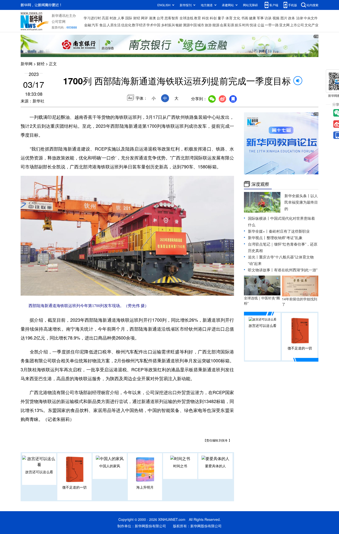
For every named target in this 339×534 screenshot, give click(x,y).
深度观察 (260, 184)
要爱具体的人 (215, 465)
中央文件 (311, 17)
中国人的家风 (109, 465)
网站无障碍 (250, 5)
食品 (102, 24)
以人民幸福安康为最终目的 (301, 202)
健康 (252, 17)
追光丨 (253, 256)
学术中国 (153, 24)
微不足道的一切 (74, 487)
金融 (87, 24)
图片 (283, 17)
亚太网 (284, 24)
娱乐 (238, 24)
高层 (105, 17)
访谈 (268, 17)
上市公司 (297, 24)
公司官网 (59, 21)
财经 (136, 17)
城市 (200, 24)
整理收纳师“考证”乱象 (285, 237)
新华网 (27, 63)
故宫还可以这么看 (39, 471)
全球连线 (186, 17)
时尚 (245, 24)
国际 (128, 17)
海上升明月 (145, 487)
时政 (113, 17)
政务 (291, 17)
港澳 (152, 17)
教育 (197, 17)
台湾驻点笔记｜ (261, 244)
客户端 (273, 5)
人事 (120, 17)
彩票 (230, 24)
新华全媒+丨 (258, 231)
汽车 (95, 24)
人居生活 (114, 24)
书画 (244, 17)
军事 (260, 17)
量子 (221, 17)
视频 (275, 17)
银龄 (178, 24)
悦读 (253, 24)
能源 (215, 24)
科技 (205, 17)
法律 (299, 17)
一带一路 (272, 24)
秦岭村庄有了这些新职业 (289, 231)
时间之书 (180, 465)
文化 (236, 17)
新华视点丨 (257, 237)
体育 (229, 17)
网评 (144, 17)
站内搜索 (312, 5)
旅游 (208, 24)
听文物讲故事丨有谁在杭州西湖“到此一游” (282, 269)
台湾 (160, 17)
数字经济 (139, 24)
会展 (223, 24)
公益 (260, 24)
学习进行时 (92, 17)
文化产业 (311, 24)
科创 (213, 17)
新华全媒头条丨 (297, 195)
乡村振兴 (168, 24)
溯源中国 (190, 24)
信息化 (126, 24)
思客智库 (171, 17)
